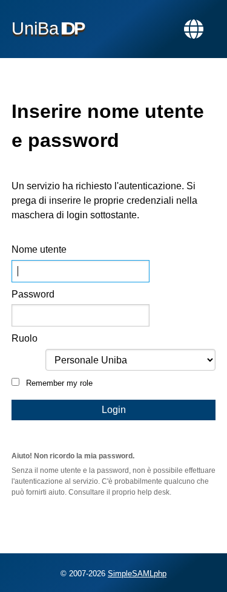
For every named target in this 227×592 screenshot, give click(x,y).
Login (114, 410)
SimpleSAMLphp (137, 573)
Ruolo (25, 338)
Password (33, 294)
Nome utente (39, 249)
